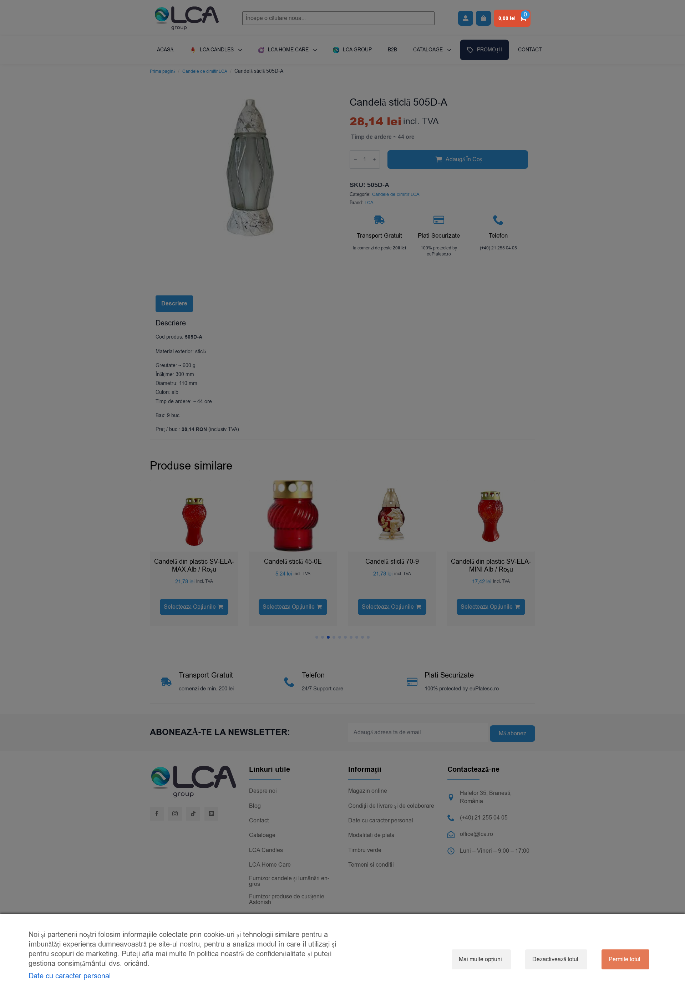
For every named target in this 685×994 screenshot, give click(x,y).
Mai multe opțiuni (480, 959)
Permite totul (624, 959)
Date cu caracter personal (70, 976)
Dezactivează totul (555, 959)
